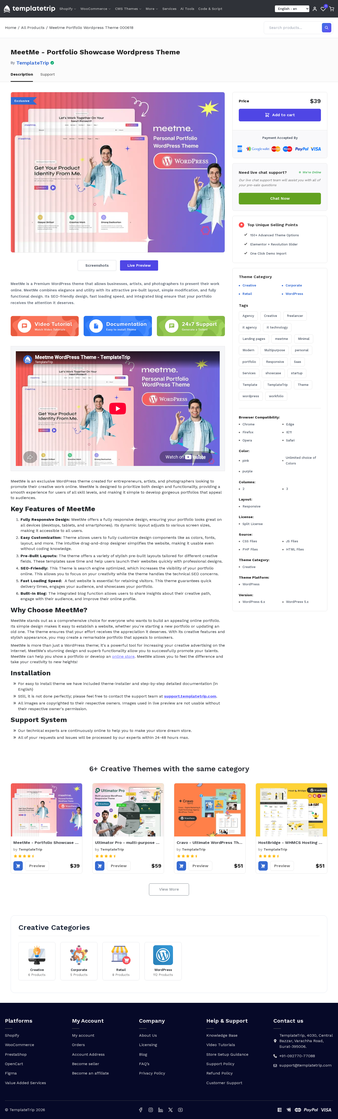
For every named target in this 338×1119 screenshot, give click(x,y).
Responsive (275, 361)
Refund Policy (219, 1073)
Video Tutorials (220, 1044)
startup (297, 373)
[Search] (326, 27)
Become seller (85, 1063)
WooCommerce (93, 9)
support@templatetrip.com (305, 1065)
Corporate (294, 285)
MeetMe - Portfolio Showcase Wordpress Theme (46, 842)
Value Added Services (25, 1082)
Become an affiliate (90, 1073)
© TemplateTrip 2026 (25, 1109)
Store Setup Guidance (227, 1054)
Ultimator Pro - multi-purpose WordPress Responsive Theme (128, 842)
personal (302, 350)
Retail (247, 294)
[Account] (314, 8)
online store (123, 656)
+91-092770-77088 (297, 1055)
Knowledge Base (222, 1035)
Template (249, 384)
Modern (248, 350)
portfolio (249, 361)
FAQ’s (144, 1063)
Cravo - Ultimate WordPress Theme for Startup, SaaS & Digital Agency (210, 842)
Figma (11, 1073)
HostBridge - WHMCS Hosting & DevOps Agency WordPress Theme (291, 842)
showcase (273, 373)
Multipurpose (274, 350)
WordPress (294, 294)
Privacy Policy (152, 1073)
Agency (248, 316)
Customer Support (224, 1082)
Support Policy (220, 1063)
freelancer (295, 316)
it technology (277, 327)
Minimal (304, 339)
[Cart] (331, 8)
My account (83, 1035)
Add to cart (283, 114)
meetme (281, 339)
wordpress (250, 396)
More (150, 9)
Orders (78, 1044)
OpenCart (14, 1063)
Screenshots (97, 265)
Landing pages (253, 339)
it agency (249, 327)
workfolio (276, 396)
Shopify (65, 9)
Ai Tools (187, 9)
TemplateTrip (32, 63)
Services (169, 9)
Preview (37, 865)
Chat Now (280, 198)
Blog (143, 1054)
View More (169, 889)
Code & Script (210, 9)
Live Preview (139, 265)
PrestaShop (16, 1054)
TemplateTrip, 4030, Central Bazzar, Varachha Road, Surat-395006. (306, 1041)
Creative (249, 285)
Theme (303, 384)
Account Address (88, 1054)
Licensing (148, 1044)
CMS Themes (126, 9)
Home (10, 27)
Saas (297, 361)
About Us (148, 1035)
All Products (33, 27)
